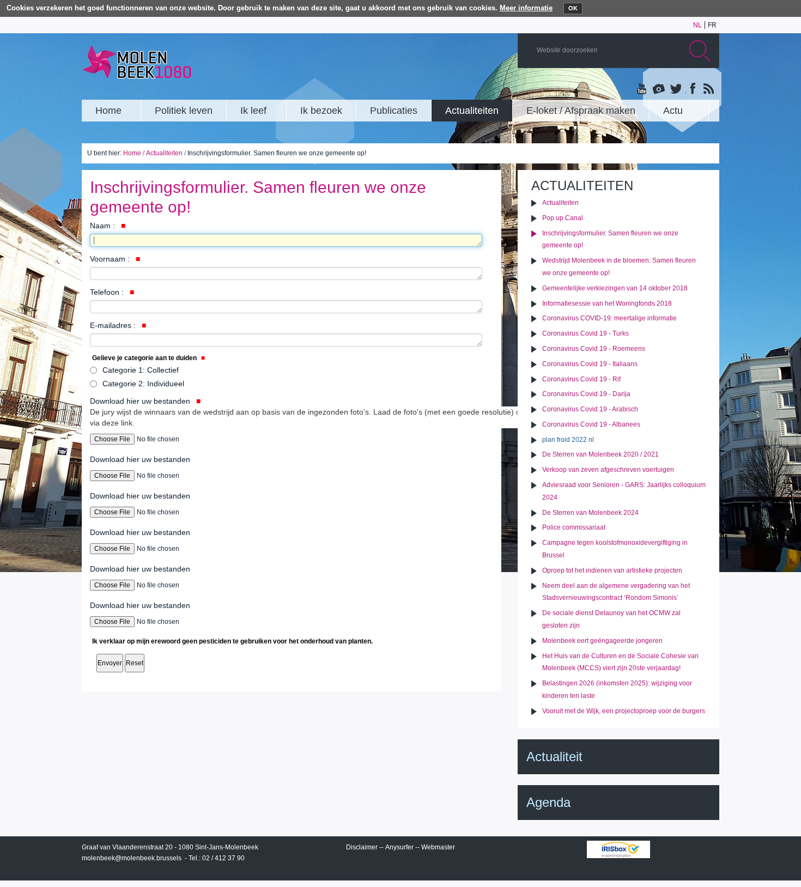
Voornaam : (111, 258)
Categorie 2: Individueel (143, 383)
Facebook (691, 89)
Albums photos (659, 89)
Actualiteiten (164, 153)
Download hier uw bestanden (307, 412)
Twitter (675, 89)
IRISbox (618, 849)
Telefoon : (108, 292)
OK (573, 8)
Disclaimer (362, 847)
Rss (708, 89)
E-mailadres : (114, 325)
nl (697, 25)
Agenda (548, 802)
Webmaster (438, 847)
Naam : (103, 225)
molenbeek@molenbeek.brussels (131, 858)
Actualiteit (554, 756)
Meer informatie (526, 8)
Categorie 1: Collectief (140, 370)
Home (132, 153)
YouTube (642, 89)
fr (712, 25)
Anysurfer (399, 847)
